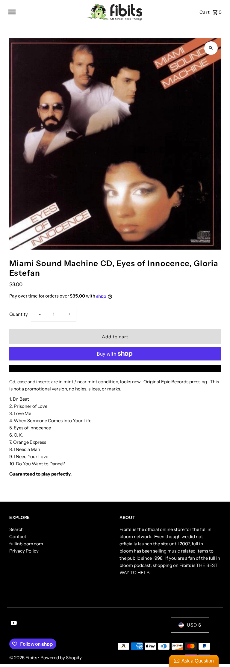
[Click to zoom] (211, 48)
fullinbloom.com (26, 544)
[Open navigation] (46, 11)
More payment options (115, 368)
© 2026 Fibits (23, 657)
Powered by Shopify (61, 657)
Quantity (18, 314)
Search (16, 529)
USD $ (194, 625)
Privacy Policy (24, 551)
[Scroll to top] (217, 651)
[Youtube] (13, 624)
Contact (17, 536)
